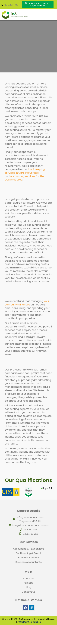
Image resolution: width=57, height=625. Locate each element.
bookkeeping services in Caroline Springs (25, 171)
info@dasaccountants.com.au (30, 525)
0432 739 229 (30, 533)
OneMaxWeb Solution (30, 622)
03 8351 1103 (11, 4)
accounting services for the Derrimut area (24, 178)
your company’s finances (27, 302)
